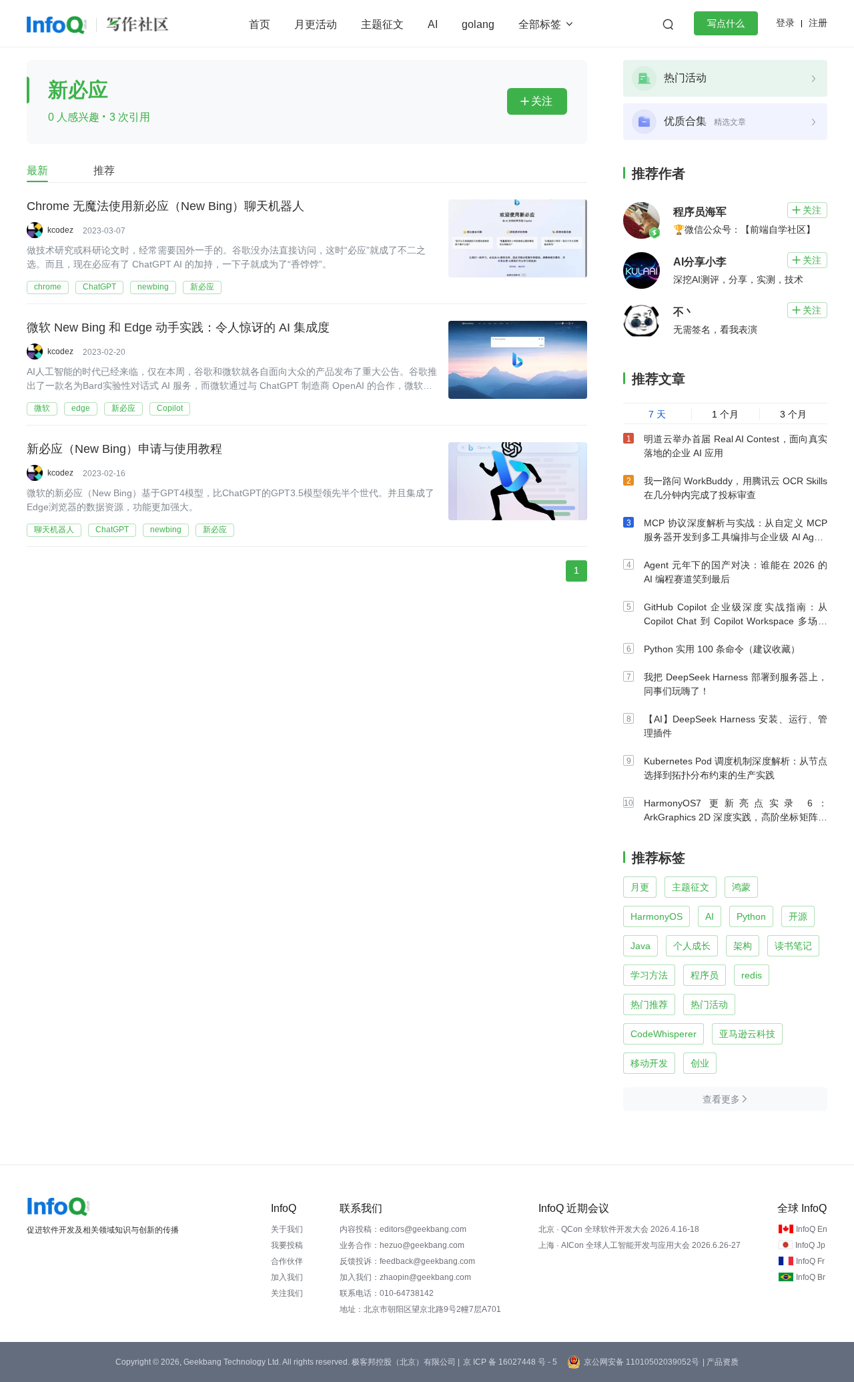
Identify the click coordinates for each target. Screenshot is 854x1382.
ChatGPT (99, 286)
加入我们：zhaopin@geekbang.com (405, 1277)
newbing (153, 286)
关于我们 (287, 1229)
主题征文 (382, 24)
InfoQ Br (810, 1277)
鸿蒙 (741, 887)
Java (640, 945)
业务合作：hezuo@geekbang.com (402, 1245)
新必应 (202, 286)
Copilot (170, 408)
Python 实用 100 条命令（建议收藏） (722, 649)
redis (751, 975)
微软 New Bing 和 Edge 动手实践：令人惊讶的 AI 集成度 (178, 327)
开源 (798, 916)
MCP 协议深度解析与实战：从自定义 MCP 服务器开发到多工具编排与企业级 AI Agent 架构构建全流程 (735, 537)
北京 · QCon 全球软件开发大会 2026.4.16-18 (618, 1229)
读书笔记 (793, 945)
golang (478, 24)
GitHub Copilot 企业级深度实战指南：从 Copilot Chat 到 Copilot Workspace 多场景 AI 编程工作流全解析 (735, 621)
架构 (742, 945)
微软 (42, 408)
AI (433, 24)
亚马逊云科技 (747, 1033)
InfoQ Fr (810, 1261)
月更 (639, 887)
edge (80, 408)
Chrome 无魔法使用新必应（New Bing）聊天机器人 (165, 206)
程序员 (705, 975)
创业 (700, 1063)
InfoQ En (811, 1229)
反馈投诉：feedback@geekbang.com (407, 1261)
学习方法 (649, 975)
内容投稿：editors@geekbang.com (403, 1229)
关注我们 (287, 1293)
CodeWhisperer (663, 1033)
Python (751, 916)
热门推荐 (649, 1004)
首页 (259, 24)
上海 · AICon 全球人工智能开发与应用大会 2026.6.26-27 (639, 1245)
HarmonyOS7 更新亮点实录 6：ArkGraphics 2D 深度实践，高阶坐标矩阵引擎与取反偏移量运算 (735, 817)
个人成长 (692, 945)
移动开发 (649, 1063)
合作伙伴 (287, 1261)
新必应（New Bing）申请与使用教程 (124, 449)
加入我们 (287, 1277)
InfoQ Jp (810, 1245)
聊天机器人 (54, 529)
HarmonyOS (656, 916)
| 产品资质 (721, 1362)
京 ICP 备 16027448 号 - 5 (510, 1362)
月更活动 (315, 24)
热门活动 (709, 1004)
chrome (47, 286)
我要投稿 (287, 1245)
